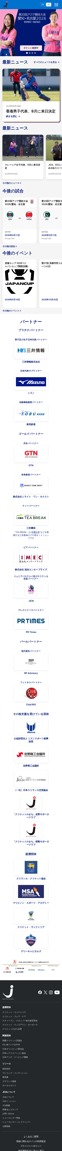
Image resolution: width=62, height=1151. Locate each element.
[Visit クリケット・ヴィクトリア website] (31, 915)
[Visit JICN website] (31, 589)
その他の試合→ (9, 246)
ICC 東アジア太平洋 (11, 1045)
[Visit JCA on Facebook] (40, 992)
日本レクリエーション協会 (14, 1053)
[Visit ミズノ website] (31, 381)
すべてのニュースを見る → (47, 62)
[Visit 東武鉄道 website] (31, 413)
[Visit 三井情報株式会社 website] (31, 350)
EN (43, 5)
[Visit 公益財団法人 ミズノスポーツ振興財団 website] (31, 727)
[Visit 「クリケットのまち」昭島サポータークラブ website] (31, 830)
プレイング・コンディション (15, 1073)
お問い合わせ (8, 1113)
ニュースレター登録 (11, 1118)
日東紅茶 (35, 532)
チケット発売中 (31, 48)
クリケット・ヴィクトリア (14, 1012)
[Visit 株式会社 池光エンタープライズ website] (31, 558)
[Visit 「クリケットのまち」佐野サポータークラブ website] (31, 803)
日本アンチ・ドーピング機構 (15, 1057)
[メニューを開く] (56, 4)
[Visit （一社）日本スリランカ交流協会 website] (31, 778)
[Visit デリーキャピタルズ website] (31, 940)
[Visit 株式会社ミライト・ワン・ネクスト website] (31, 485)
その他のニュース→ (11, 183)
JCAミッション (9, 1101)
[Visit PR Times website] (31, 620)
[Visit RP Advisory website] (31, 662)
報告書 (5, 1077)
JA (48, 5)
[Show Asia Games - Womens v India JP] (29, 53)
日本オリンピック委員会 (13, 1049)
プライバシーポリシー (31, 1146)
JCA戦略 (6, 1105)
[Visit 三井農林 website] (31, 516)
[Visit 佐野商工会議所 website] (31, 754)
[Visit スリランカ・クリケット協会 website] (31, 867)
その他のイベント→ (11, 310)
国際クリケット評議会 (12, 1040)
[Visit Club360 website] (31, 693)
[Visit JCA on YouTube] (57, 992)
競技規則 (6, 1069)
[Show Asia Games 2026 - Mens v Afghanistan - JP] (32, 53)
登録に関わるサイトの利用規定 (31, 1141)
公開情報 (6, 1126)
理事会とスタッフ (10, 1109)
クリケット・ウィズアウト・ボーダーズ (20, 1025)
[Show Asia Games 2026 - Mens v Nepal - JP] (35, 53)
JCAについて (8, 1097)
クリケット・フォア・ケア (14, 1016)
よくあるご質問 (31, 1136)
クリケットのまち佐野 (12, 1029)
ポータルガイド (9, 1085)
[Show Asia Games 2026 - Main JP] (27, 53)
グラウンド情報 (9, 1081)
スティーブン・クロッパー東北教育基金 (20, 1020)
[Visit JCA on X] (45, 992)
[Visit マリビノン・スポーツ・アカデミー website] (31, 891)
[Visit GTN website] (31, 454)
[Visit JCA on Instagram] (51, 992)
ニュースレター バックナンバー (16, 1122)
